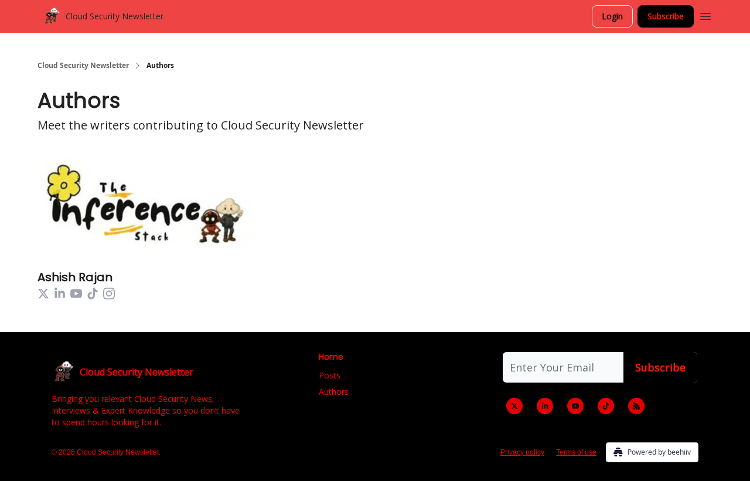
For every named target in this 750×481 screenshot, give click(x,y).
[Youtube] (575, 406)
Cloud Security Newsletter (83, 65)
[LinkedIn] (545, 406)
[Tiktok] (606, 406)
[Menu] (705, 14)
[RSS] (636, 406)
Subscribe (665, 16)
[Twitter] (514, 406)
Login (612, 16)
